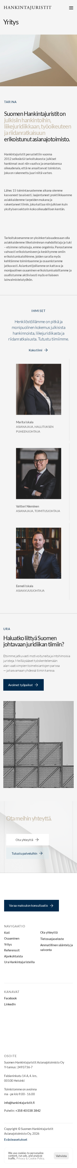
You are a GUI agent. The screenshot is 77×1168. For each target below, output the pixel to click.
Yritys (8, 944)
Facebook (10, 998)
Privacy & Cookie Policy (30, 1158)
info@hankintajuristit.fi (19, 1102)
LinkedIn (10, 1004)
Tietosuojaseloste (52, 939)
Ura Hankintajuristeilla (19, 962)
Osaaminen (11, 938)
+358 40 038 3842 (28, 1110)
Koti (7, 932)
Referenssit (12, 950)
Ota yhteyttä (49, 932)
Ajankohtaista (13, 956)
